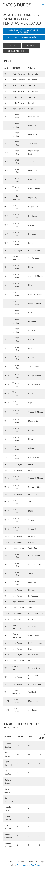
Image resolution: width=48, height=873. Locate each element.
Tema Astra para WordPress (28, 865)
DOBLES (31, 45)
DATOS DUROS (17, 4)
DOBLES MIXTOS (16, 51)
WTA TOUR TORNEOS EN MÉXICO (24, 37)
